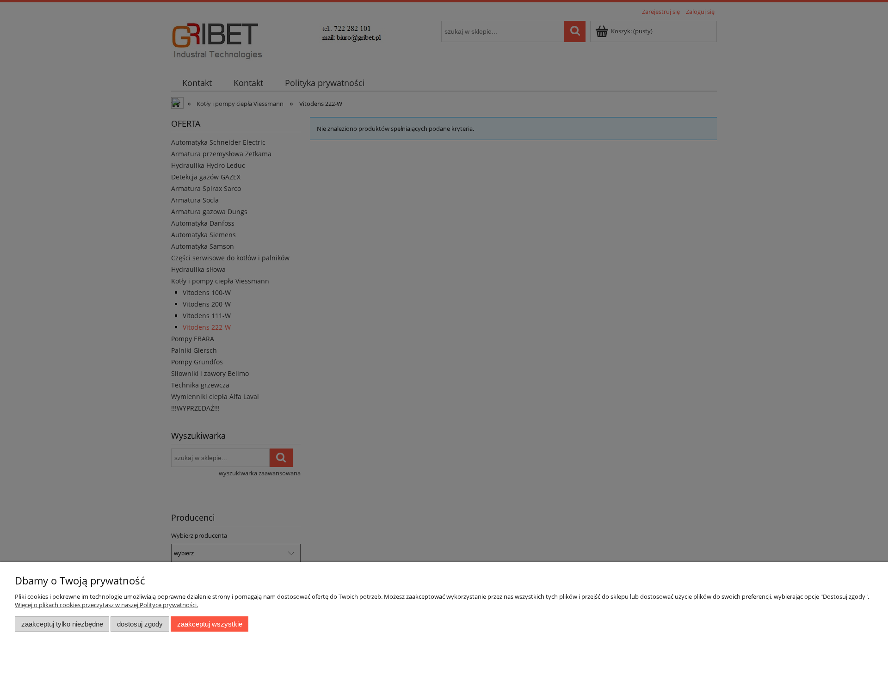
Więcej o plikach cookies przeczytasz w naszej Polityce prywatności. (106, 605)
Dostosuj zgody (140, 624)
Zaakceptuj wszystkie (209, 624)
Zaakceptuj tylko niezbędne (62, 624)
